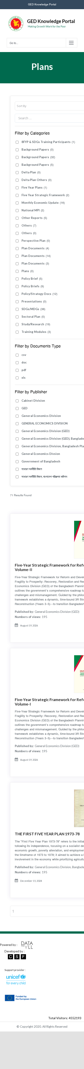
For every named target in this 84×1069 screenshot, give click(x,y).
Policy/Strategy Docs (39, 294)
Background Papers (38, 149)
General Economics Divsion (41, 454)
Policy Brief (32, 279)
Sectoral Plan (33, 317)
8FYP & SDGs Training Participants (48, 142)
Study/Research (36, 324)
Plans (28, 271)
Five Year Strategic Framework (45, 195)
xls (24, 377)
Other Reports (34, 218)
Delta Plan (31, 172)
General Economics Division (41, 416)
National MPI (33, 210)
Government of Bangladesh (41, 461)
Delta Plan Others (37, 180)
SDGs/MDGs (33, 309)
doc (24, 362)
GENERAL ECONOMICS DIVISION (45, 423)
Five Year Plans (34, 187)
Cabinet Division (33, 400)
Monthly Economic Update (43, 203)
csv (24, 355)
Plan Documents (35, 248)
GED (25, 408)
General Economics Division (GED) (45, 431)
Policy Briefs (33, 286)
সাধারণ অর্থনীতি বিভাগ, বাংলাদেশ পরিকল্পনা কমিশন (44, 476)
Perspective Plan (36, 241)
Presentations (34, 301)
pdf (24, 370)
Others (29, 225)
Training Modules (36, 332)
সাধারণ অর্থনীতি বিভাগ (32, 469)
